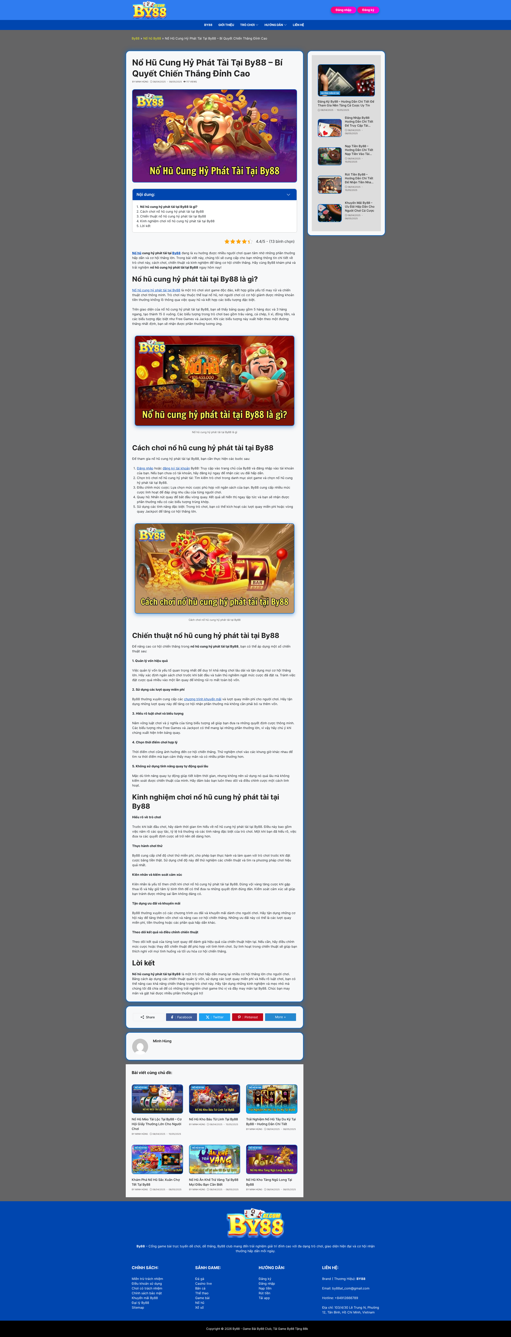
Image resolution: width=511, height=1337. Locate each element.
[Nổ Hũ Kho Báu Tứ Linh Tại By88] (214, 1099)
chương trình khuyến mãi (202, 699)
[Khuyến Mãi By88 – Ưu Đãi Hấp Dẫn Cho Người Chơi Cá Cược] (330, 213)
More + (285, 1017)
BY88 (361, 1279)
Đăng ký (368, 10)
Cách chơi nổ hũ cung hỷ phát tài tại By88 (172, 211)
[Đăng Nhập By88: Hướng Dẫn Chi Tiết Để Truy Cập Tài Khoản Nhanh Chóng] (330, 128)
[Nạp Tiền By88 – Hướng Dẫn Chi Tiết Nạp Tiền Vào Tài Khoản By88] (330, 156)
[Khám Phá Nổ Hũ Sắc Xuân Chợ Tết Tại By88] (157, 1159)
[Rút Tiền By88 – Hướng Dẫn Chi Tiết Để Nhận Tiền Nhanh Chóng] (330, 185)
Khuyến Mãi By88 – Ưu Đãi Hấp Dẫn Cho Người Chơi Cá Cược (359, 206)
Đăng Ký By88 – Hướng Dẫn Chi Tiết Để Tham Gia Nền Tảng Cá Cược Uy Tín (346, 103)
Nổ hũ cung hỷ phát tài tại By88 (156, 290)
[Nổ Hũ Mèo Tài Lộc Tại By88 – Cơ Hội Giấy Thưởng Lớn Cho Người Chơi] (157, 1099)
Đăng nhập (343, 10)
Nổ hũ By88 (141, 1087)
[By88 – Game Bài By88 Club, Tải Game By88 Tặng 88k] (150, 10)
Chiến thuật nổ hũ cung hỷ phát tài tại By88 (173, 216)
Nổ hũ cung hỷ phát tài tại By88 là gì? (168, 207)
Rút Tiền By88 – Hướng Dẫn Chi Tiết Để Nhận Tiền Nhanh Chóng (360, 180)
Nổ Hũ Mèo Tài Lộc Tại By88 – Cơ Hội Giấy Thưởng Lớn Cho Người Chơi (157, 1124)
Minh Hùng (162, 1041)
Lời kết (145, 226)
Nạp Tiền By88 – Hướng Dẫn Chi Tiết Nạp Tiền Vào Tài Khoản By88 (359, 152)
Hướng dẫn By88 (330, 93)
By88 (236, 1329)
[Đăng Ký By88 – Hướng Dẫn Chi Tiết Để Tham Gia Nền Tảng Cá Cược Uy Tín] (346, 80)
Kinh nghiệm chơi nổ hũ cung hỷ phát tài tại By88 (177, 221)
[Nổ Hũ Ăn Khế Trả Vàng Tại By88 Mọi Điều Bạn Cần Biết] (214, 1159)
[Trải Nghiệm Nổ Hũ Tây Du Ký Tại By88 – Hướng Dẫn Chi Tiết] (271, 1099)
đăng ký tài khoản (176, 468)
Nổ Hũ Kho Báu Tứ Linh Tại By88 (213, 1119)
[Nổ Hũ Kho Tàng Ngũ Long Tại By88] (271, 1159)
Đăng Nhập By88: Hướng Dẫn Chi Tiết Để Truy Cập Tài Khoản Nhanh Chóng (359, 123)
